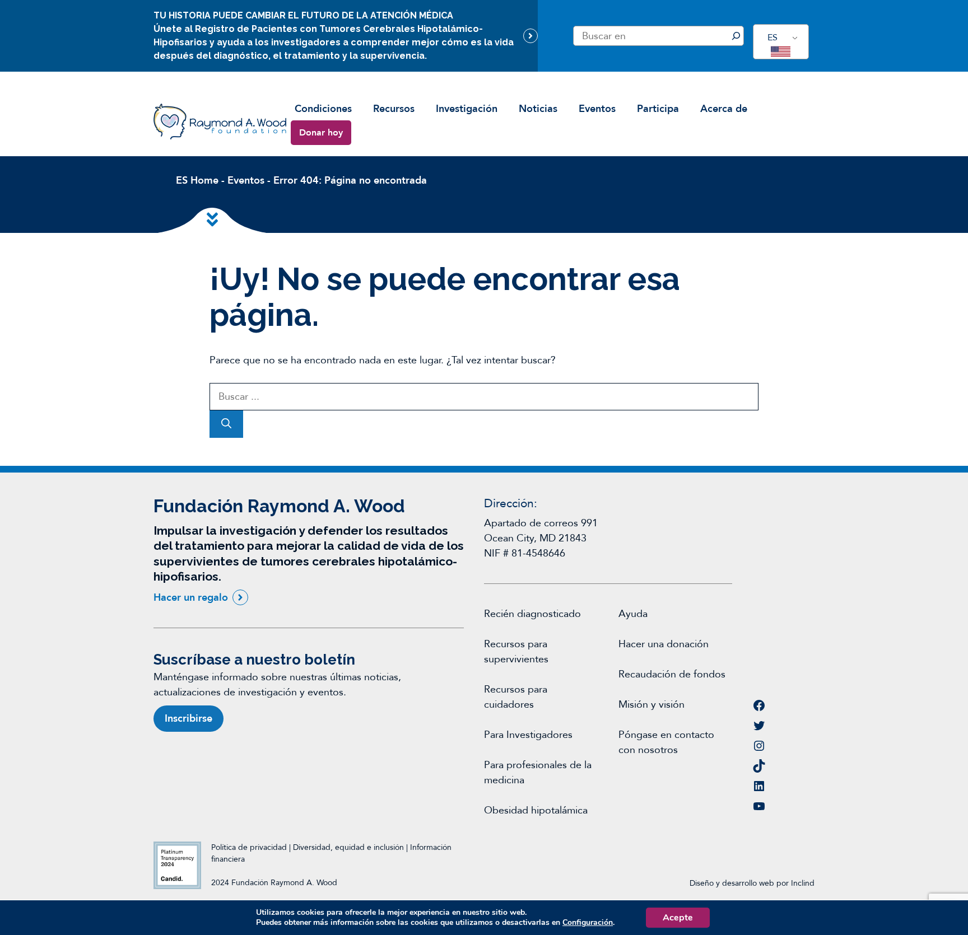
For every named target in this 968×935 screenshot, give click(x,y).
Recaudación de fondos (671, 674)
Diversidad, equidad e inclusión (349, 847)
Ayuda (633, 614)
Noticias (538, 109)
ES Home (197, 181)
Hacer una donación (663, 644)
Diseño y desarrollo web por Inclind (752, 883)
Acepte (678, 917)
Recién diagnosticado (532, 614)
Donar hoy (321, 133)
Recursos (394, 109)
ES (772, 37)
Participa (658, 109)
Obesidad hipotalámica (536, 810)
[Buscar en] (736, 35)
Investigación (466, 109)
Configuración (587, 923)
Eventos (597, 109)
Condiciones (323, 109)
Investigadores (539, 735)
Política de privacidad (249, 847)
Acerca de (723, 109)
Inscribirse (188, 719)
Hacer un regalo (190, 598)
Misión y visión (651, 705)
